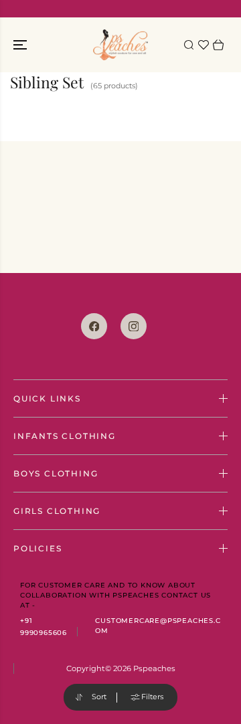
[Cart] (218, 44)
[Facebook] (94, 326)
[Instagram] (133, 326)
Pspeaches (154, 668)
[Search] (188, 44)
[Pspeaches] (120, 44)
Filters (152, 696)
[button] (21, 44)
